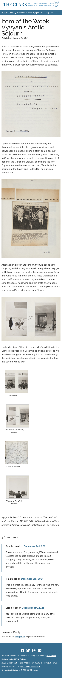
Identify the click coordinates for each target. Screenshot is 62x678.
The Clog (12, 12)
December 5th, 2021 (33, 607)
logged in (20, 636)
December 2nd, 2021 (35, 546)
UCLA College (20, 659)
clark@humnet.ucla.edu (30, 666)
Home (4, 12)
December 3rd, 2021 (32, 578)
